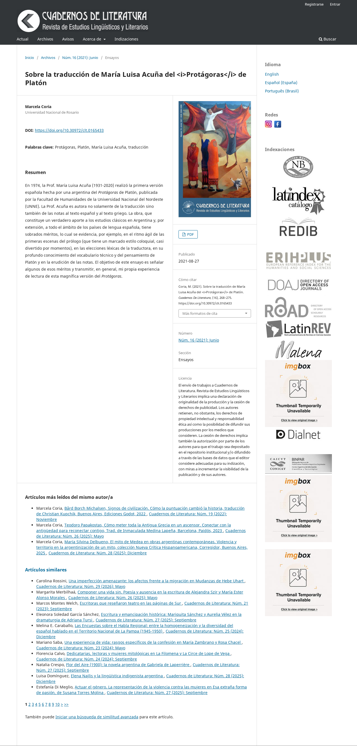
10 (57, 704)
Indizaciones (126, 39)
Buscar (329, 39)
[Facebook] (277, 126)
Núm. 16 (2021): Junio (80, 57)
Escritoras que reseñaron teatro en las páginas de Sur (131, 603)
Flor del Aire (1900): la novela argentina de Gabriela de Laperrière (128, 664)
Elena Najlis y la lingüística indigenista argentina (117, 675)
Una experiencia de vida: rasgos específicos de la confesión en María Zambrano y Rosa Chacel (153, 642)
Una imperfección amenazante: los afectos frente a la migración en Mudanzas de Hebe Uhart (157, 580)
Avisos (68, 39)
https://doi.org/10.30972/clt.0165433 (69, 130)
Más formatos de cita (199, 313)
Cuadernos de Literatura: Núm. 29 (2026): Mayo (80, 586)
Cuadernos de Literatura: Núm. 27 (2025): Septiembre (146, 620)
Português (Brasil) (282, 91)
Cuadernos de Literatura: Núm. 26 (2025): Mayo (112, 597)
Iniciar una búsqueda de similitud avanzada (97, 716)
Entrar (335, 4)
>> (66, 704)
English (272, 74)
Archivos (45, 39)
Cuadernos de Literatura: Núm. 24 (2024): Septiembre (86, 659)
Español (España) (281, 82)
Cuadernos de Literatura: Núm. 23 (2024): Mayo (80, 647)
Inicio (29, 57)
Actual (22, 39)
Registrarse (314, 4)
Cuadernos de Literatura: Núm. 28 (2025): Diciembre (98, 553)
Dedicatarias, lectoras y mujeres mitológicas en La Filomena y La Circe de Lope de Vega (149, 653)
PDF (190, 234)
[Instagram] (268, 126)
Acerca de (92, 39)
